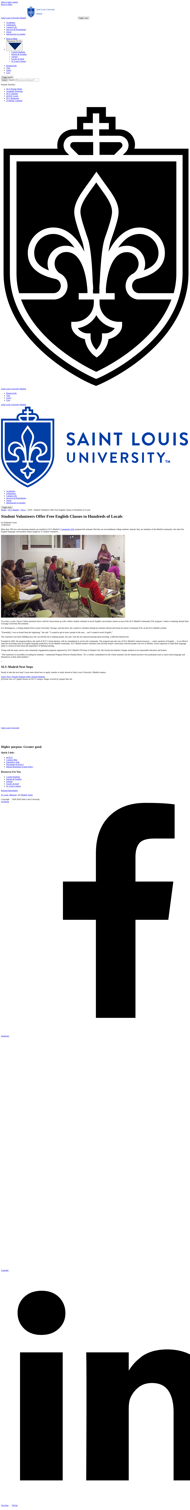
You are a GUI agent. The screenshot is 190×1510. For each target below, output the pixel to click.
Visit (8, 68)
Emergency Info (12, 762)
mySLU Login (12, 96)
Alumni (14, 57)
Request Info (11, 66)
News (23, 510)
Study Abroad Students (35, 677)
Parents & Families (19, 54)
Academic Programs (14, 91)
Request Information (9, 790)
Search (4, 80)
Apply (8, 70)
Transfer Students (18, 677)
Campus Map (11, 760)
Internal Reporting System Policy (19, 767)
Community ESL (67, 529)
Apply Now (6, 677)
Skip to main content (9, 2)
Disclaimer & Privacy (15, 764)
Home (3, 510)
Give (8, 73)
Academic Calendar (14, 100)
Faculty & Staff (17, 59)
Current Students (18, 52)
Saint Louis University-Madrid (13, 389)
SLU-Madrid (13, 510)
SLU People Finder (14, 89)
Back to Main (6, 4)
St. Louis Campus (18, 61)
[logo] (95, 386)
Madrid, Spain (27, 795)
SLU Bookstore (12, 98)
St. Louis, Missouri (9, 795)
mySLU (9, 757)
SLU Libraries (12, 94)
